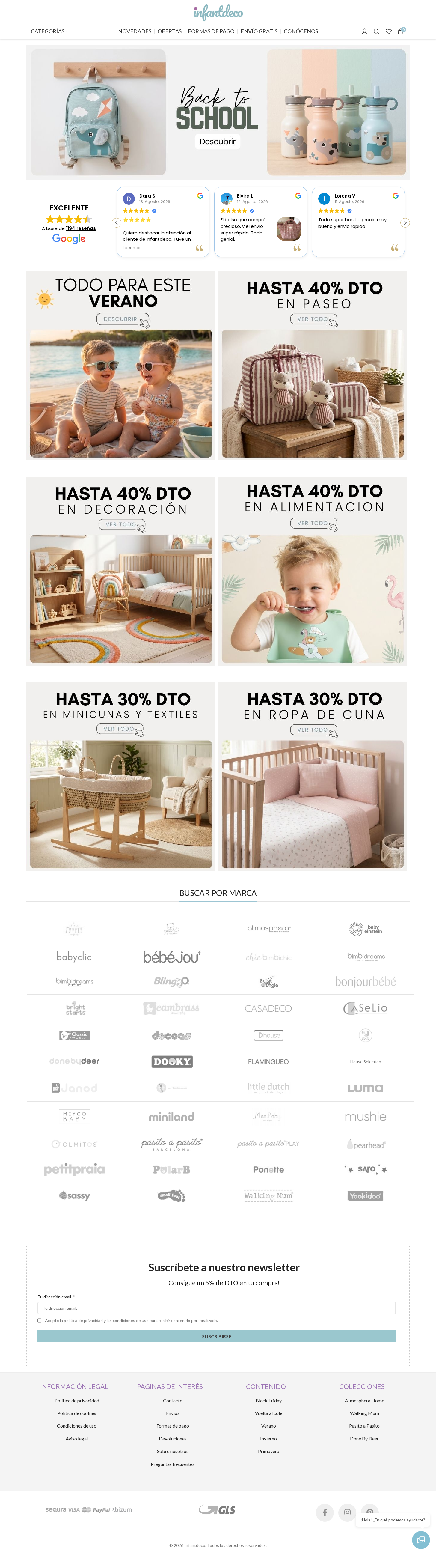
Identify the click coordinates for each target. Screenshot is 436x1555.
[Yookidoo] (365, 1195)
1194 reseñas (81, 228)
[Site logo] (218, 11)
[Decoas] (171, 1035)
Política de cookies (76, 1413)
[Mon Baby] (268, 1117)
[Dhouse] (268, 1035)
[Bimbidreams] (365, 956)
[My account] (365, 31)
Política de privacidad (77, 1400)
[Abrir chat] (421, 1540)
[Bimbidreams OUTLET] (74, 981)
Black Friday (269, 1400)
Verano (268, 1425)
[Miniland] (171, 1117)
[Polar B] (171, 1169)
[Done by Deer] (74, 1061)
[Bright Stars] (74, 1008)
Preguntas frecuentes (172, 1464)
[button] (405, 222)
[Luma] (365, 1087)
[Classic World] (74, 1035)
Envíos (172, 1413)
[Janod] (74, 1087)
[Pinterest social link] (370, 1513)
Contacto (172, 1400)
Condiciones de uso (76, 1425)
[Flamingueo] (268, 1061)
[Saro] (365, 1169)
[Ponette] (268, 1169)
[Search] (377, 31)
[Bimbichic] (268, 956)
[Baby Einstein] (365, 929)
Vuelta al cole (268, 1413)
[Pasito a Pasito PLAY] (268, 1144)
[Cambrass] (171, 1008)
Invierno (268, 1438)
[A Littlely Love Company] (74, 929)
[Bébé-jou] (171, 956)
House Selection (365, 1061)
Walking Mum (364, 1413)
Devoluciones (173, 1438)
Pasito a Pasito (364, 1425)
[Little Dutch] (268, 1087)
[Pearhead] (365, 1144)
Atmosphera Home (364, 1400)
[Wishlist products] (389, 31)
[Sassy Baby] (74, 1195)
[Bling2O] (171, 981)
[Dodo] (365, 1035)
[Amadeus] (171, 929)
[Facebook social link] (325, 1513)
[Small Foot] (171, 1195)
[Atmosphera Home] (268, 929)
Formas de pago (172, 1425)
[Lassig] (171, 1087)
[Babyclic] (74, 956)
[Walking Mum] (268, 1195)
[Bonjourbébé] (365, 981)
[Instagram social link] (347, 1513)
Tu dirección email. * (56, 1296)
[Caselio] (365, 1008)
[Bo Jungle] (268, 981)
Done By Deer (364, 1438)
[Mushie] (365, 1117)
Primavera (268, 1451)
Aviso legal (77, 1438)
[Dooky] (171, 1061)
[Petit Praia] (74, 1169)
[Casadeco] (268, 1008)
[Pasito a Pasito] (171, 1144)
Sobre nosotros (172, 1451)
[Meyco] (74, 1117)
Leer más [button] (132, 248)
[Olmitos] (74, 1144)
